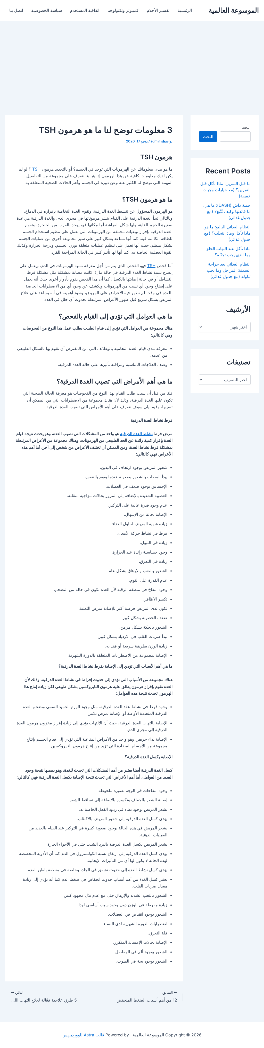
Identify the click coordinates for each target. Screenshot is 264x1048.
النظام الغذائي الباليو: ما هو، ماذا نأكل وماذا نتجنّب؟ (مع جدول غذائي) (227, 233)
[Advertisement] (132, 59)
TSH (36, 169)
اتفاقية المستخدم (84, 10)
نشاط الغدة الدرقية (136, 433)
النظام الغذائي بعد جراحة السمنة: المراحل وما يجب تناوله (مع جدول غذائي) (229, 270)
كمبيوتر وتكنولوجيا (123, 10)
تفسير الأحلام (158, 10)
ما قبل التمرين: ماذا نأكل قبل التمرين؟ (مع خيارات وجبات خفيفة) (225, 189)
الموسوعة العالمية (234, 10)
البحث (246, 127)
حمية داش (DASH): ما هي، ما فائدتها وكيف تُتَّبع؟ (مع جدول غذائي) (227, 211)
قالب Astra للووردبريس (83, 1034)
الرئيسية (185, 10)
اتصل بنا (16, 10)
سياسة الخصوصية (46, 10)
